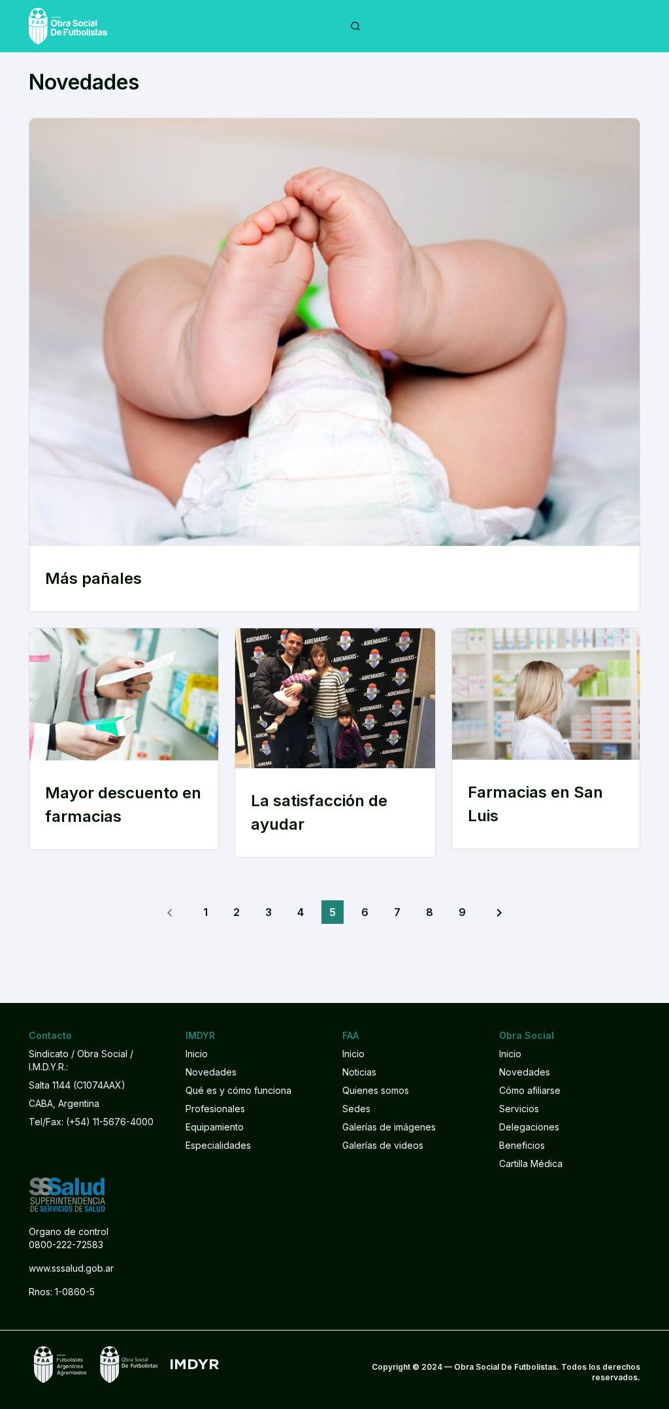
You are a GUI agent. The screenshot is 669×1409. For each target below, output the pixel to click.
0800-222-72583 (66, 1244)
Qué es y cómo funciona (238, 1090)
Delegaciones (529, 1126)
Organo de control (68, 1231)
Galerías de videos (382, 1145)
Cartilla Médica (531, 1163)
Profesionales (215, 1108)
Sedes (356, 1108)
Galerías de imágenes (389, 1126)
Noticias (359, 1072)
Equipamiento (215, 1126)
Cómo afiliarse (530, 1090)
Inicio (197, 1053)
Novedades (211, 1072)
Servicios (519, 1108)
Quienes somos (375, 1090)
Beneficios (522, 1145)
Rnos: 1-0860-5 (62, 1291)
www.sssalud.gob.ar (71, 1268)
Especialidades (218, 1145)
